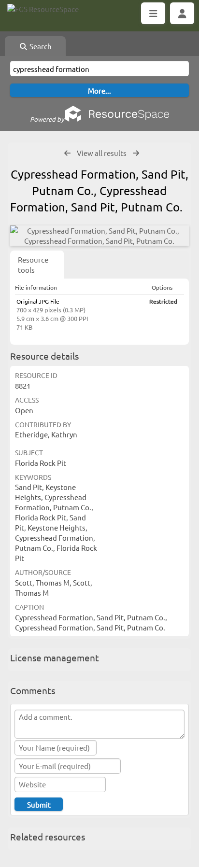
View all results (102, 152)
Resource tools (33, 264)
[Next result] (136, 153)
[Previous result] (67, 153)
